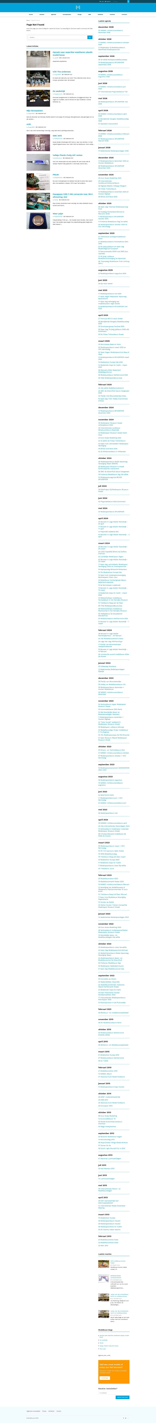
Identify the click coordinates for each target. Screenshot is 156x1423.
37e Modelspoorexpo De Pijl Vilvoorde (115, 735)
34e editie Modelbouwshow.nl (112, 388)
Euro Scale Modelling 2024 (111, 438)
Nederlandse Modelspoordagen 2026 (114, 151)
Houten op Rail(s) (107, 902)
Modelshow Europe (107, 1218)
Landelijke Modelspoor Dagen (112, 557)
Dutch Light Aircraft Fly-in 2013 (113, 1148)
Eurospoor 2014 (106, 1106)
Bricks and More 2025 (109, 197)
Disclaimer (51, 1411)
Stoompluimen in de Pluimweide (113, 1002)
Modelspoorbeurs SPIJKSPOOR (112, 512)
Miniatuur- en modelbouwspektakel (115, 1013)
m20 (29, 124)
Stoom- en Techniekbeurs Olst (113, 750)
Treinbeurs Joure (107, 868)
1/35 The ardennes (62, 72)
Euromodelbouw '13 (107, 1119)
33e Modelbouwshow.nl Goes (112, 639)
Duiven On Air (106, 1145)
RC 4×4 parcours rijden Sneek (112, 851)
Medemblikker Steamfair (110, 982)
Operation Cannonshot (109, 124)
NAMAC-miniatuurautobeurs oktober (114, 753)
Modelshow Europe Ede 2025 (111, 362)
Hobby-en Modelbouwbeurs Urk (113, 684)
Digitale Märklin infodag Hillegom (113, 186)
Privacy (44, 1411)
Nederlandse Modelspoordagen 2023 (114, 917)
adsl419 (56, 58)
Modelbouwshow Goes (109, 1240)
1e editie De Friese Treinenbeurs (113, 441)
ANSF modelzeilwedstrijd (110, 1097)
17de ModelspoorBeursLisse (111, 606)
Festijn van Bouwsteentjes (111, 681)
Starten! (104, 1378)
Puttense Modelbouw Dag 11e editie (114, 222)
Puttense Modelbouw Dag (111, 963)
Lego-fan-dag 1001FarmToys (111, 641)
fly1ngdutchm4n (58, 94)
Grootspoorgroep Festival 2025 (112, 326)
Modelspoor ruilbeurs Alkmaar (112, 727)
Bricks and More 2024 (109, 449)
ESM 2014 (104, 1100)
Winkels (100, 14)
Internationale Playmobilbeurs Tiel (114, 92)
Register (108, 1)
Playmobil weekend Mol (109, 532)
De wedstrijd (59, 91)
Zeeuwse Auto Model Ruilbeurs (113, 1077)
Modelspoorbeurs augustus (111, 780)
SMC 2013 (57, 136)
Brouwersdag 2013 (107, 1139)
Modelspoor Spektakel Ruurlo (112, 966)
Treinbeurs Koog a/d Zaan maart (112, 857)
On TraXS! (104, 1061)
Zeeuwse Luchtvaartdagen (110, 1158)
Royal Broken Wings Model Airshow (114, 1142)
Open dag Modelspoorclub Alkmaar (114, 950)
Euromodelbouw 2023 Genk (111, 709)
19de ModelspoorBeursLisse (111, 378)
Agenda (53, 14)
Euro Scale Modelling (109, 1116)
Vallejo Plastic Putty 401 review (67, 155)
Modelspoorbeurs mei (109, 813)
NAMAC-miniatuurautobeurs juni (113, 803)
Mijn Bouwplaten (35, 111)
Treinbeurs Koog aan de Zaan (111, 603)
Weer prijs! (58, 214)
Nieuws (42, 14)
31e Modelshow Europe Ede (111, 572)
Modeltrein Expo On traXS (111, 990)
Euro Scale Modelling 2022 (111, 927)
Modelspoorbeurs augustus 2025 (113, 273)
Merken (112, 14)
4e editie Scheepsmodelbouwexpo (114, 60)
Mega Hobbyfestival (108, 1127)
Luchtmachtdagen (107, 1179)
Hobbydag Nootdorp (108, 666)
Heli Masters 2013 (107, 1168)
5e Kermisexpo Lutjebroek (110, 585)
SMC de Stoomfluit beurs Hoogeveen (115, 471)
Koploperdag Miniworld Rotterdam (113, 569)
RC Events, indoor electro (110, 1230)
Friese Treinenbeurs (108, 189)
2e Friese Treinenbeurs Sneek (112, 334)
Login (102, 1)
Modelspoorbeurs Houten (110, 1221)
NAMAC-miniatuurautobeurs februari (114, 884)
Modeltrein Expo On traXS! (110, 863)
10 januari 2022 (65, 58)
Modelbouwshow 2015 (108, 1071)
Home (31, 14)
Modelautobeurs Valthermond (112, 1058)
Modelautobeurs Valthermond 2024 (114, 375)
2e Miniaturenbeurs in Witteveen (113, 451)
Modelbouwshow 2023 (109, 878)
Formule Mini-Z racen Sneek (112, 318)
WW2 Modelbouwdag (108, 854)
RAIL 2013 (104, 1245)
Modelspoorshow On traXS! (111, 1227)
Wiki (89, 14)
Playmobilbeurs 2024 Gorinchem (113, 502)
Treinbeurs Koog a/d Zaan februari (113, 894)
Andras (56, 200)
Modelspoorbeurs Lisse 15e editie (113, 865)
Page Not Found (35, 20)
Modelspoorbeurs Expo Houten (112, 1087)
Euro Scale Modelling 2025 (111, 178)
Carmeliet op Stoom (108, 979)
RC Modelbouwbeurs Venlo (111, 1023)
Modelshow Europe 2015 (109, 1055)
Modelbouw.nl (58, 158)
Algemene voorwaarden (33, 1411)
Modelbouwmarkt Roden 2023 (112, 881)
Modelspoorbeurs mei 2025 (110, 294)
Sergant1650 (57, 74)
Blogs (80, 14)
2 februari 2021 (67, 74)
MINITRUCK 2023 (107, 795)
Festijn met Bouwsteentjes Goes (113, 396)
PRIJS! (56, 175)
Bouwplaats (67, 14)
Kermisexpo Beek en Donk (111, 344)
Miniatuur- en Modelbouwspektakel (114, 1045)
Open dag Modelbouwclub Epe (112, 969)
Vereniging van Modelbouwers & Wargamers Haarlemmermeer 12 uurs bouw (112, 889)
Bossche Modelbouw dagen (111, 1137)
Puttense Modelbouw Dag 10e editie (114, 474)
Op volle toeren (107, 283)
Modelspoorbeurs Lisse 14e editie (114, 947)
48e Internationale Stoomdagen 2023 (115, 826)
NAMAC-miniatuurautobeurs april (114, 823)
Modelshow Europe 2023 (109, 860)
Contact (124, 14)
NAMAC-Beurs (106, 1074)
